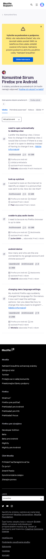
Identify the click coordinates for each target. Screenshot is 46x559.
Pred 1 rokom (29, 205)
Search (31, 5)
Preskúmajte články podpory (15, 383)
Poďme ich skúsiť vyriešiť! (31, 89)
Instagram (12, 506)
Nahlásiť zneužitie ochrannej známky (19, 366)
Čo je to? (6, 466)
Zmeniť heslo (8, 471)
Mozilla (8, 350)
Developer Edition (10, 430)
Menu (37, 5)
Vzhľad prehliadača (19, 163)
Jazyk (4, 494)
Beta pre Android (10, 439)
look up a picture (16, 179)
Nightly (5, 443)
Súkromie (6, 546)
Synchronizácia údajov (13, 475)
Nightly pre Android (11, 447)
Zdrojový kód (8, 370)
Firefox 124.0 (35, 100)
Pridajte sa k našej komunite (15, 379)
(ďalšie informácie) (17, 308)
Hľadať (33, 199)
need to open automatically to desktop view (21, 129)
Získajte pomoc (9, 479)
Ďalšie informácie (23, 59)
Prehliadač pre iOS (10, 411)
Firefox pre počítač (11, 402)
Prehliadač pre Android (13, 407)
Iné (32, 322)
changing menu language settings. (24, 289)
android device (15, 249)
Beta (4, 434)
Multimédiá (35, 232)
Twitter (5, 375)
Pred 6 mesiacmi (35, 169)
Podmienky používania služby (16, 542)
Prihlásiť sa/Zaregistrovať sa (15, 462)
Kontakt (5, 555)
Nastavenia (35, 273)
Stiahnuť (6, 398)
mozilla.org (7, 538)
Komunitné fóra (10, 15)
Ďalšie (39, 110)
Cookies (6, 551)
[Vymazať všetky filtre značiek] (3, 104)
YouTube (7, 506)
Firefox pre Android (19, 160)
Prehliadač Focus (10, 415)
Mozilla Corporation (23, 514)
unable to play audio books (21, 215)
